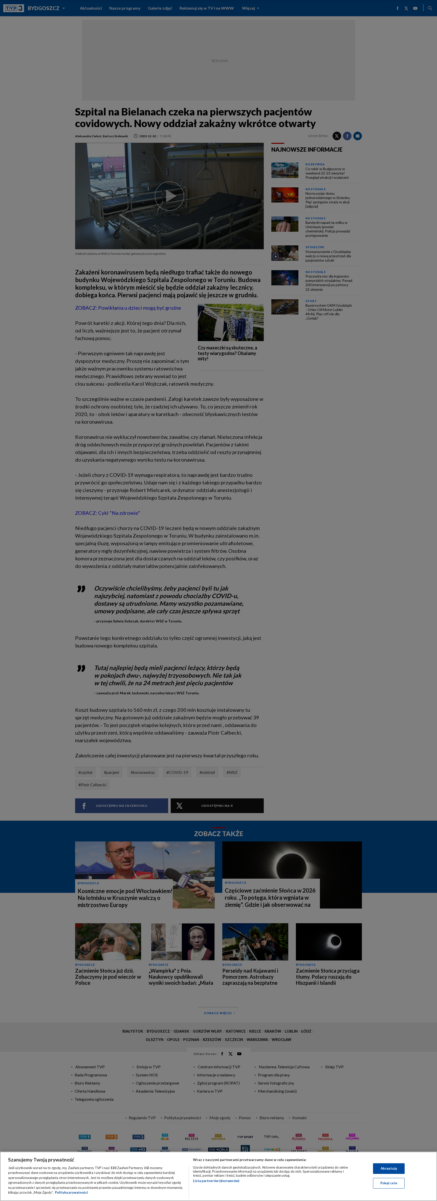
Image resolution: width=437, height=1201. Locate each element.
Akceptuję (389, 1168)
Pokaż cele (388, 1183)
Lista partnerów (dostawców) (216, 1181)
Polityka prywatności (71, 1192)
